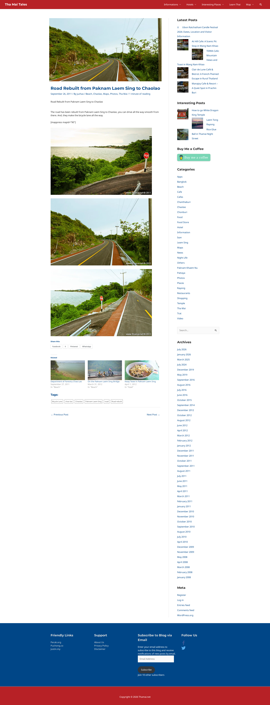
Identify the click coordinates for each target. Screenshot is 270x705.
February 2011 (184, 501)
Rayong (181, 288)
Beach (89, 93)
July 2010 (181, 536)
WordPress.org (185, 615)
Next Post (153, 414)
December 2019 (185, 369)
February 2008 (184, 572)
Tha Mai (123, 93)
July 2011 (181, 476)
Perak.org (56, 642)
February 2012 (184, 440)
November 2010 (185, 516)
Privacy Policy (101, 645)
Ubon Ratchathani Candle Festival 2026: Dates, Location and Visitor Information (197, 32)
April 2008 (182, 562)
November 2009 (185, 552)
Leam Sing (182, 242)
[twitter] (183, 649)
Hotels (189, 4)
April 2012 (182, 430)
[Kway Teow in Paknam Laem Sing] (142, 370)
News (180, 252)
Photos (114, 93)
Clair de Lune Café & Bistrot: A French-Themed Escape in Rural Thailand (205, 74)
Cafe (179, 191)
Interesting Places (211, 4)
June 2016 (182, 395)
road (107, 401)
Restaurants (183, 293)
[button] (260, 4)
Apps (180, 176)
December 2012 (185, 410)
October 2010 (184, 521)
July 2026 (181, 349)
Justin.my (55, 649)
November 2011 (185, 455)
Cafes (180, 196)
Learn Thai (234, 4)
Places (180, 283)
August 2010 (183, 531)
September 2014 (186, 405)
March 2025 (183, 359)
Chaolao (97, 93)
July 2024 (181, 364)
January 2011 (184, 506)
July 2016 (181, 389)
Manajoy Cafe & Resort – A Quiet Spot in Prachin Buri (205, 88)
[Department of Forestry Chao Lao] (68, 370)
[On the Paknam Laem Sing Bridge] (105, 370)
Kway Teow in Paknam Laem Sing (140, 381)
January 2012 (184, 445)
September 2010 (186, 526)
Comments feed (185, 610)
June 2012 (182, 425)
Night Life (182, 257)
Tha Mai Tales (16, 4)
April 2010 (182, 541)
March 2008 (183, 567)
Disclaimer (99, 649)
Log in (180, 600)
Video (180, 318)
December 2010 (185, 511)
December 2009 (185, 546)
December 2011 (185, 450)
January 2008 (184, 577)
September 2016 (186, 379)
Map (248, 4)
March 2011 (183, 496)
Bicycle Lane (57, 401)
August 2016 (183, 384)
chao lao (68, 401)
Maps (106, 93)
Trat (179, 313)
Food (180, 217)
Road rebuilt (117, 401)
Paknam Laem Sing (94, 401)
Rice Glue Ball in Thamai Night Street (204, 134)
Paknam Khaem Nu (187, 267)
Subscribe (146, 669)
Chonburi (182, 212)
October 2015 (184, 400)
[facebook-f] (185, 644)
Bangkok (182, 181)
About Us (99, 642)
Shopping (182, 298)
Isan (179, 237)
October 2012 (184, 415)
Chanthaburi (184, 202)
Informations (171, 4)
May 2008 (182, 557)
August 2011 (183, 470)
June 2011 (182, 481)
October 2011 (184, 460)
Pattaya (181, 272)
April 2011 (182, 491)
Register (181, 595)
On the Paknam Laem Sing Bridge (104, 381)
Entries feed (183, 605)
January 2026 (184, 354)
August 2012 (183, 420)
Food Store (183, 222)
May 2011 (182, 486)
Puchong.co (57, 645)
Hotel (180, 227)
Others (181, 262)
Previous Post (59, 414)
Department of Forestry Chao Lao (66, 381)
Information (183, 232)
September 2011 (186, 465)
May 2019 (182, 374)
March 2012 (183, 435)
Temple (181, 303)
